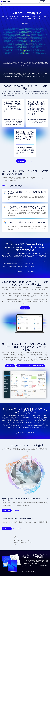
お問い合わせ (25, 23)
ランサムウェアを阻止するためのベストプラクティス (30, 365)
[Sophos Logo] (5, 1)
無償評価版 (30, 161)
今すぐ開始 (43, 1)
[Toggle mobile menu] (48, 2)
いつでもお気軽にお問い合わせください (38, 448)
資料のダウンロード (17, 528)
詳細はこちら (21, 161)
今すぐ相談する (16, 510)
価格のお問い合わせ (15, 185)
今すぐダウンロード (29, 571)
